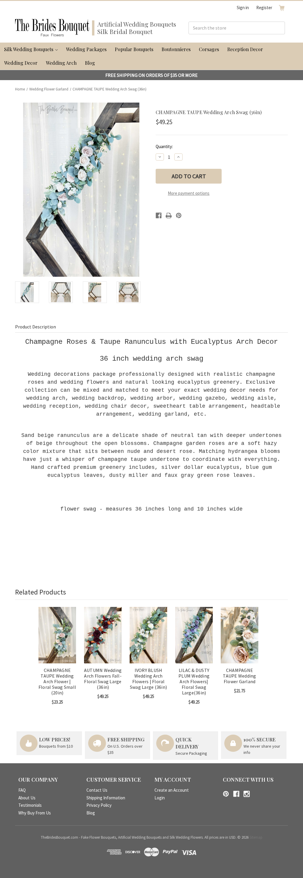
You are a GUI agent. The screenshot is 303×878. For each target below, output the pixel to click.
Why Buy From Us (34, 813)
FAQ (22, 790)
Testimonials (30, 805)
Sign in (243, 7)
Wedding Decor (21, 63)
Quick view (57, 629)
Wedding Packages (86, 49)
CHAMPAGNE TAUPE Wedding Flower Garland (239, 676)
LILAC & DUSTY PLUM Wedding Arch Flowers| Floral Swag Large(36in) (193, 682)
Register (264, 7)
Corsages (209, 49)
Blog (90, 63)
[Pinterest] (179, 215)
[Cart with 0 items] (281, 7)
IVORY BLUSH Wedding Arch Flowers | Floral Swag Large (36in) (148, 679)
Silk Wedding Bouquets (29, 49)
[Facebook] (159, 215)
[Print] (169, 215)
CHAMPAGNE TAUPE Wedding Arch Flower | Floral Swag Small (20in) (57, 682)
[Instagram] (247, 794)
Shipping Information (105, 798)
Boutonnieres (176, 49)
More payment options (188, 193)
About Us (27, 798)
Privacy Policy (99, 805)
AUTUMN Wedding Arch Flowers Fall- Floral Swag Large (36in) (103, 679)
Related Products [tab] (40, 592)
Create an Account (171, 790)
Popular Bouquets (134, 49)
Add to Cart (57, 640)
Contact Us (96, 790)
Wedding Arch (61, 63)
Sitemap (255, 837)
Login (159, 798)
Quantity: (164, 146)
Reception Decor (245, 49)
